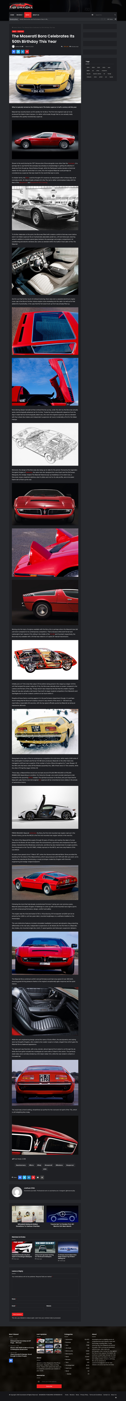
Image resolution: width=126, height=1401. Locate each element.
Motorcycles (69, 1351)
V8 (45, 1169)
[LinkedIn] (22, 52)
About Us (36, 15)
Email (14, 1306)
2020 (93, 67)
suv (106, 77)
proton (101, 77)
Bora (27, 178)
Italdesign (29, 472)
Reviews (19, 15)
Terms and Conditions (95, 1394)
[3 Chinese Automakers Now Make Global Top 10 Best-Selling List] (68, 1247)
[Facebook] (14, 52)
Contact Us (106, 1394)
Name (14, 1299)
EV (104, 73)
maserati (49, 1165)
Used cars (20, 31)
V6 (40, 780)
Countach (71, 163)
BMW (88, 70)
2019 (88, 67)
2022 (98, 67)
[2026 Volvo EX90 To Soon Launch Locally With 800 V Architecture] (41, 1351)
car (93, 70)
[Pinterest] (27, 52)
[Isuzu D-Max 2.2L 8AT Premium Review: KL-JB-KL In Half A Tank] (41, 1346)
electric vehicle (97, 73)
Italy (39, 1165)
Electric (89, 73)
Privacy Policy (84, 1394)
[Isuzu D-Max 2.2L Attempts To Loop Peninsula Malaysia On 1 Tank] (49, 1351)
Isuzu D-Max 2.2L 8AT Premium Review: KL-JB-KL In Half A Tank (38, 19)
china (97, 70)
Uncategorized (69, 1365)
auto (109, 67)
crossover (104, 70)
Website (48, 1306)
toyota (111, 77)
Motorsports (69, 1353)
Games (69, 1374)
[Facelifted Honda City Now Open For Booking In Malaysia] (22, 1247)
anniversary (21, 1165)
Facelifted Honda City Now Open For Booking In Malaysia (22, 1256)
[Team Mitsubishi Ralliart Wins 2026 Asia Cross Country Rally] (58, 1351)
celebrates (33, 833)
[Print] (42, 1177)
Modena (60, 1165)
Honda (109, 73)
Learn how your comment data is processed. (48, 1318)
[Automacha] (21, 6)
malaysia (89, 77)
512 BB (52, 634)
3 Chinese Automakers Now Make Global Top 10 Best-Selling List (67, 1256)
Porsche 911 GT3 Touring (39, 182)
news (95, 77)
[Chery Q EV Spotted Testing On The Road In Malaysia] (45, 1247)
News (27, 15)
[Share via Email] (38, 1177)
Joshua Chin (18, 46)
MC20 (30, 777)
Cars (66, 1345)
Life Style (68, 1348)
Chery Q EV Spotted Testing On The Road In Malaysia (44, 1256)
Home (12, 15)
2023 (103, 67)
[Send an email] (22, 46)
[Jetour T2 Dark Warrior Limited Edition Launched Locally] (58, 1346)
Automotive (68, 1339)
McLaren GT (23, 182)
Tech (66, 1362)
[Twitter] (18, 52)
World (67, 1371)
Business (68, 1342)
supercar (70, 1165)
